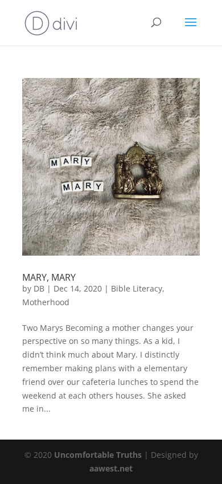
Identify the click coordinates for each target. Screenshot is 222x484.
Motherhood (45, 302)
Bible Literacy (136, 288)
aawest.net (111, 468)
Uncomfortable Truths (99, 454)
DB (39, 288)
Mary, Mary (49, 277)
